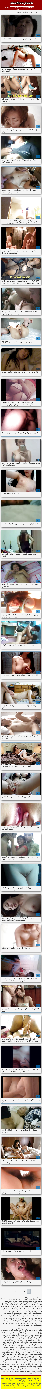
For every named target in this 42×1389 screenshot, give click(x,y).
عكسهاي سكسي (15, 1306)
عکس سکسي (27, 1313)
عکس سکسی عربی (20, 1321)
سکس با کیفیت (37, 1368)
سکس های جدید (18, 1366)
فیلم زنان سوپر (7, 1366)
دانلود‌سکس (38, 1352)
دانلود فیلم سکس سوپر (20, 1354)
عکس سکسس (37, 1313)
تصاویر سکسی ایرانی (25, 1299)
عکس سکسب (5, 1311)
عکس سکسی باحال (19, 1315)
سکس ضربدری (37, 1330)
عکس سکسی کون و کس (13, 1349)
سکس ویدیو (34, 1357)
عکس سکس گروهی (17, 1311)
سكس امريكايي (24, 1347)
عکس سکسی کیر (23, 1325)
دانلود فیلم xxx (12, 1345)
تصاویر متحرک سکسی (35, 1301)
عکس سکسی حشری (19, 1316)
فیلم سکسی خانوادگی (35, 1337)
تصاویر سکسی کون (35, 1342)
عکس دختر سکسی (30, 1308)
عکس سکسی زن (32, 1320)
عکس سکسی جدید (32, 1316)
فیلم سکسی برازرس (13, 1338)
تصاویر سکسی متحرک (10, 1299)
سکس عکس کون (16, 1356)
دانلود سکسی (13, 1347)
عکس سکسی (18, 1333)
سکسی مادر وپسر (9, 1350)
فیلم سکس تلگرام (22, 1335)
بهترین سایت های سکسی (13, 1352)
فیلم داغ (20, 1345)
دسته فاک (7, 7)
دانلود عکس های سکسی (28, 1303)
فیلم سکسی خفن (18, 1361)
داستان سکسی (23, 1362)
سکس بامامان (32, 1359)
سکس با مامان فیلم (30, 1345)
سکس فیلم (23, 1337)
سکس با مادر (13, 1332)
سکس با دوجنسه (24, 1371)
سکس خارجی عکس (8, 1335)
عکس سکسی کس (8, 1323)
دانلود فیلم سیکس (24, 1304)
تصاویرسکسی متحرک (20, 1301)
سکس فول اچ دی (13, 1337)
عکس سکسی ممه (7, 1321)
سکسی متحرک (34, 1335)
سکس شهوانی (22, 1332)
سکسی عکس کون (36, 1350)
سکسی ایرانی (23, 1369)
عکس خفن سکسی (31, 1361)
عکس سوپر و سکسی (30, 1356)
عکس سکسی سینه (7, 1320)
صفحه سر (28, 7)
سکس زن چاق (18, 1340)
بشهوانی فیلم (11, 1364)
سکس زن (34, 1373)
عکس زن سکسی (17, 1308)
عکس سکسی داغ (18, 1318)
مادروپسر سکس (22, 1359)
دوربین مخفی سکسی (35, 1332)
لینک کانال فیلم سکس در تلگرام (26, 1364)
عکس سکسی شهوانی (35, 1321)
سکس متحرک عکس (22, 1350)
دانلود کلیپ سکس (11, 1304)
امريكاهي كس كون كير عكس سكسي (30, 1297)
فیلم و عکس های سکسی (10, 1330)
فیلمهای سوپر (8, 1340)
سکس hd (11, 1368)
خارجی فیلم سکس (27, 1338)
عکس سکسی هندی (36, 1323)
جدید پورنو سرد (18, 8)
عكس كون (24, 1306)
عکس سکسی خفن (31, 1318)
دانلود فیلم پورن (12, 1369)
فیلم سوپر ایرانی (27, 1352)
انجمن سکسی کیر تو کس (9, 1297)
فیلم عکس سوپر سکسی (23, 1368)
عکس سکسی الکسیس (14, 1313)
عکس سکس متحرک (16, 1309)
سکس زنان (4, 1332)
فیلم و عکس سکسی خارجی (33, 1333)
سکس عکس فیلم (22, 1342)
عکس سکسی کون (36, 1325)
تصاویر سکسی (37, 1299)
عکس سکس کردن (31, 1311)
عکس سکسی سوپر (20, 1320)
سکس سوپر (32, 1362)
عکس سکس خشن (30, 1309)
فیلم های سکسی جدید (23, 1344)
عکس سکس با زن (30, 1366)
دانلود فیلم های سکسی (22, 1357)
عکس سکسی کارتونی (22, 1323)
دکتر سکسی (11, 1344)
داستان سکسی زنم (29, 1349)
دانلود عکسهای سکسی (13, 1303)
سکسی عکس (14, 2)
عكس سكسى (33, 1306)
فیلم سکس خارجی (25, 1330)
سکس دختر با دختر (12, 1371)
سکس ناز (13, 1342)
